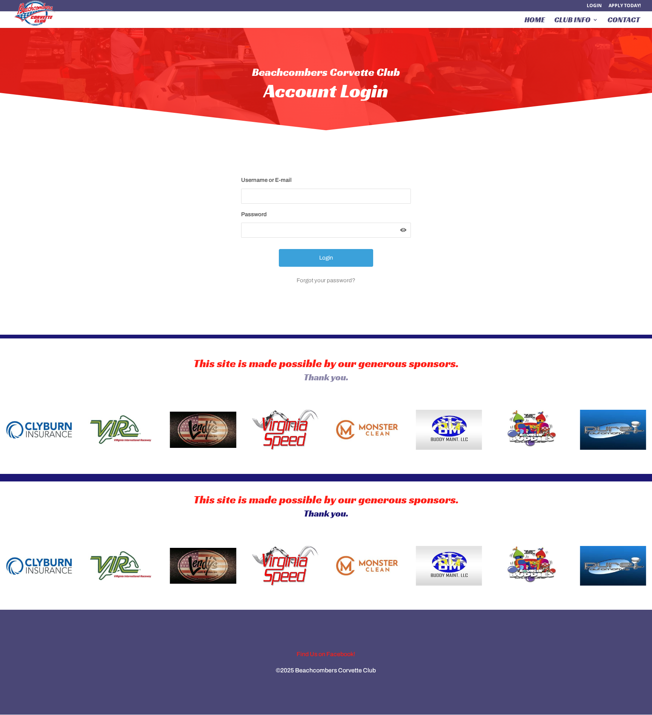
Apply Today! (625, 6)
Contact (623, 21)
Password (254, 214)
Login (594, 6)
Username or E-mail (266, 180)
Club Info (572, 21)
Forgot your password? (326, 280)
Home (534, 21)
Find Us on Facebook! (326, 654)
